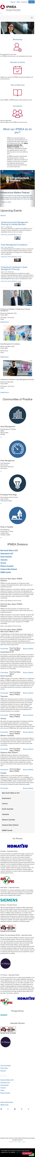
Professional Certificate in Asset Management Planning (14, 268)
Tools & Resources (17, 85)
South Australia (6, 556)
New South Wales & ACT (9, 550)
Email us (3, 1120)
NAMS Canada (5, 572)
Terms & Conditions (5, 1065)
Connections (17, 106)
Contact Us (24, 2)
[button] (2, 188)
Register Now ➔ (4, 322)
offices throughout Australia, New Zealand (17, 144)
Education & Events (17, 62)
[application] (17, 28)
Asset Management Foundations (14, 244)
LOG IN (31, 2)
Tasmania (3, 560)
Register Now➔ (4, 357)
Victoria (3, 563)
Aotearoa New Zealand (8, 569)
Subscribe (3, 1070)
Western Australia (6, 566)
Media (18, 2)
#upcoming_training (6, 234)
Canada (17, 146)
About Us (13, 2)
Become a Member (28, 648)
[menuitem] (13, 1)
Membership (17, 39)
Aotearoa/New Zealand (6, 1102)
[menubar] (19, 1)
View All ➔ (3, 215)
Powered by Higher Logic (17, 1141)
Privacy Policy (4, 1068)
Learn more (19, 1152)
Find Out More (4, 648)
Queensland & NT (6, 553)
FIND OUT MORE (6, 202)
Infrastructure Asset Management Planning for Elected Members (14, 223)
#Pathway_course (16, 234)
